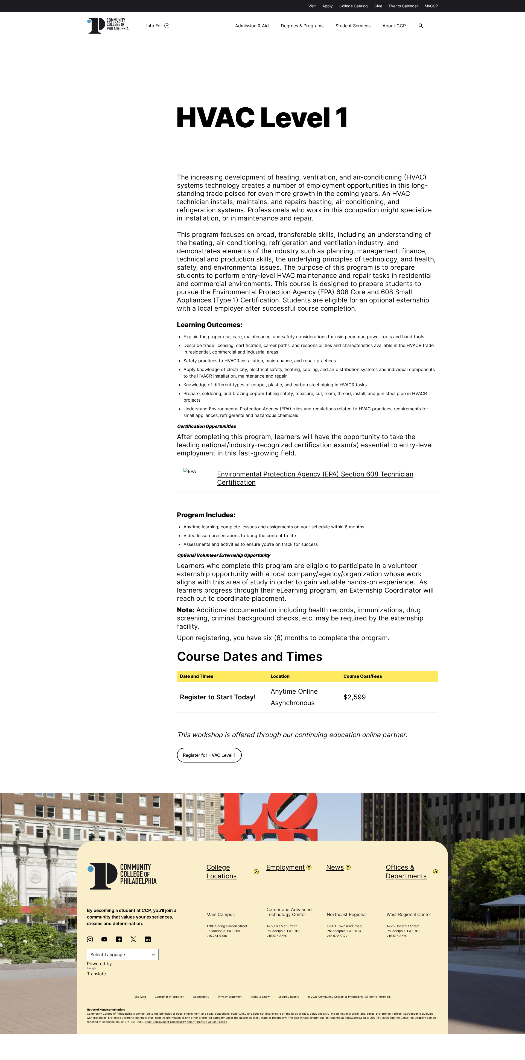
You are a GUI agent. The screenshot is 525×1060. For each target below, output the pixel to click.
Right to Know (260, 996)
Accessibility (201, 996)
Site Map (140, 996)
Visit (312, 6)
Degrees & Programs (302, 25)
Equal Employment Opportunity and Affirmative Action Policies (186, 1021)
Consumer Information (169, 996)
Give (378, 6)
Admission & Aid (252, 25)
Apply (327, 6)
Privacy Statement (230, 996)
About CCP (394, 25)
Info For (154, 25)
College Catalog (353, 6)
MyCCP (431, 6)
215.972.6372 (337, 936)
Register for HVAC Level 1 (209, 755)
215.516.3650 (277, 936)
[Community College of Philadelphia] (108, 26)
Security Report (288, 996)
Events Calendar (403, 6)
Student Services (353, 25)
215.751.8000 (216, 936)
